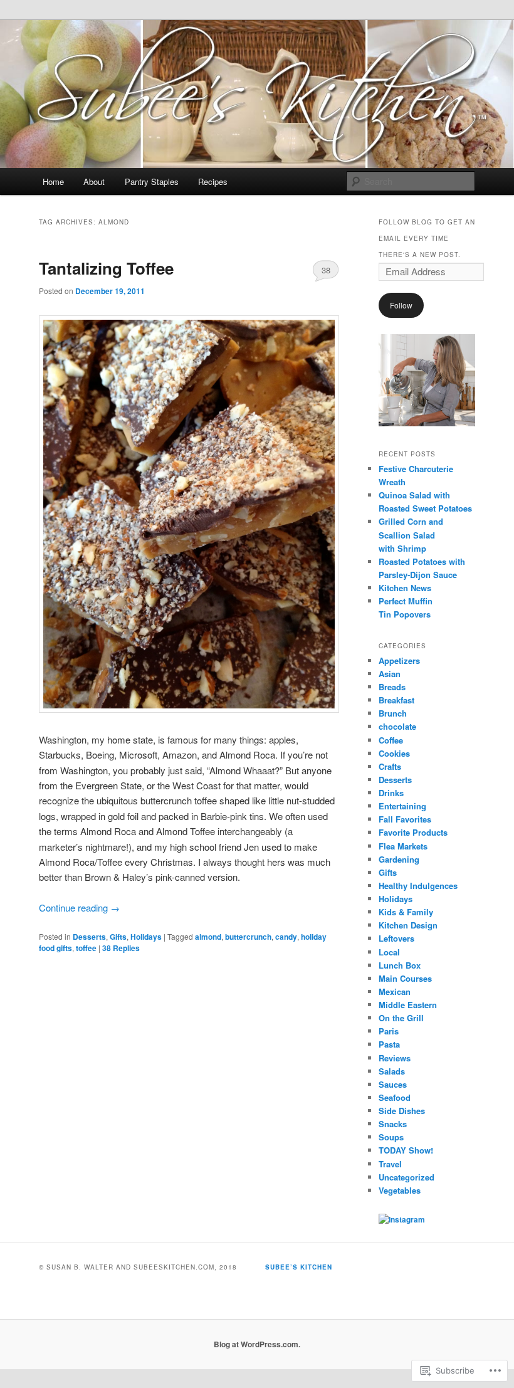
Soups (391, 1137)
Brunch (393, 713)
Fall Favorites (405, 819)
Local (389, 952)
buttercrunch (248, 936)
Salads (392, 1071)
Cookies (394, 753)
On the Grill (401, 1018)
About (94, 181)
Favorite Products (413, 832)
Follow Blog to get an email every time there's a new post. (427, 238)
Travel (390, 1164)
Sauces (393, 1084)
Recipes (213, 181)
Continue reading (79, 907)
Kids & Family (406, 912)
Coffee (391, 740)
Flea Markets (403, 846)
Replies (121, 948)
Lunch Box (400, 965)
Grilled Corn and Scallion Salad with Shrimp (411, 534)
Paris (389, 1031)
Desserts (89, 936)
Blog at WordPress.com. (257, 1344)
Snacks (393, 1124)
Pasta (389, 1044)
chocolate (397, 726)
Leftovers (396, 938)
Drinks (391, 793)
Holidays (146, 936)
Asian (390, 674)
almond (208, 936)
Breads (392, 687)
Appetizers (399, 660)
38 (326, 270)
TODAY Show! (406, 1150)
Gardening (399, 859)
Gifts (118, 936)
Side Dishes (402, 1111)
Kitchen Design (408, 925)
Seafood (395, 1097)
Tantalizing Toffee (106, 268)
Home (53, 181)
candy (286, 936)
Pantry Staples (152, 181)
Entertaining (402, 806)
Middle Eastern (408, 1005)
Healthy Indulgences (418, 885)
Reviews (395, 1058)
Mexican (395, 991)
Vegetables (400, 1190)
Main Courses (405, 978)
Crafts (390, 766)
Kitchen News (405, 588)
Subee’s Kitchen (298, 1267)
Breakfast (396, 700)
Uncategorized (406, 1177)
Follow (401, 305)
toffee (86, 948)
